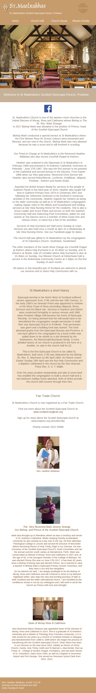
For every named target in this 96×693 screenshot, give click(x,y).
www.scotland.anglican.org (48, 411)
